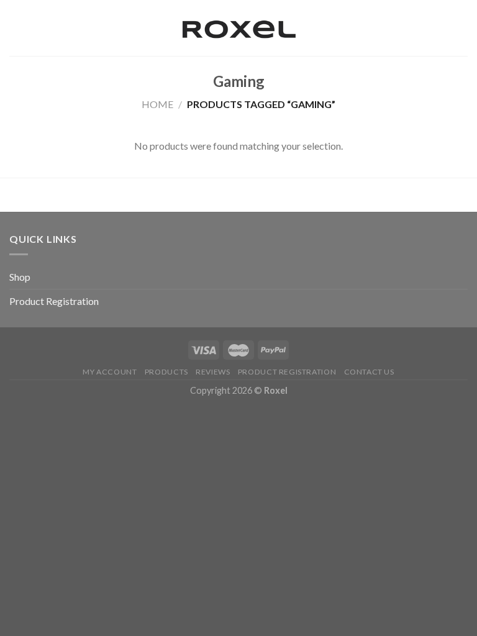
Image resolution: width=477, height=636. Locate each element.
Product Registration (54, 301)
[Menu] (16, 27)
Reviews (213, 371)
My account (110, 371)
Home (157, 104)
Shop (19, 277)
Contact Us (369, 371)
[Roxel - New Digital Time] (238, 28)
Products (166, 371)
